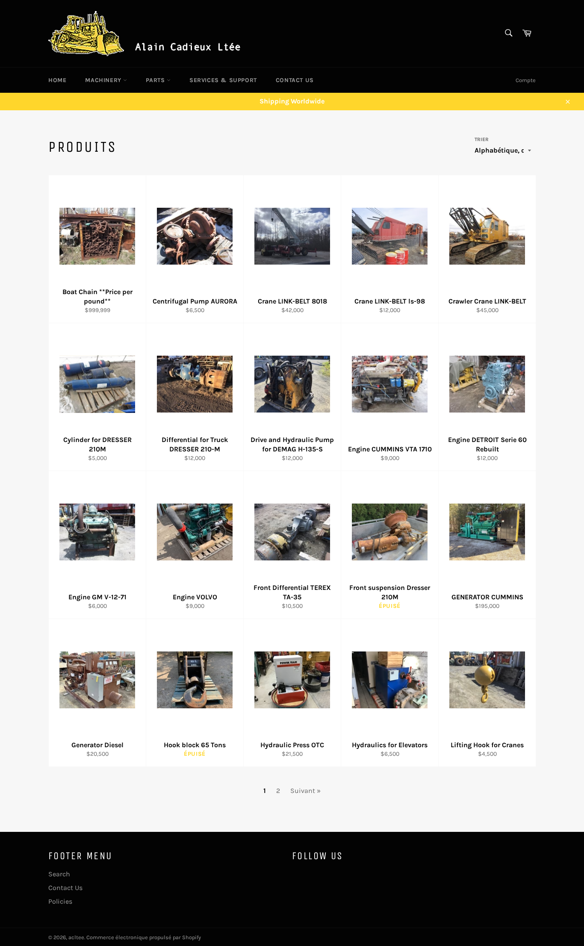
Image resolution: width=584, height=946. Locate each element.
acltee (76, 937)
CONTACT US (295, 80)
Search (59, 874)
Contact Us (65, 888)
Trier (482, 139)
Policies (60, 901)
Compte (526, 80)
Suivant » (305, 791)
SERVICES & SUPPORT (223, 80)
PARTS (156, 80)
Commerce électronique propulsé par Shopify (143, 937)
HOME (57, 80)
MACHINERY (104, 80)
